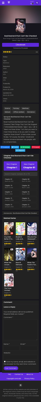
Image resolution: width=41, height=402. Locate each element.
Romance (31, 112)
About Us (29, 374)
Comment (8, 317)
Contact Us (19, 374)
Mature (7, 112)
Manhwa (6, 63)
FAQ (9, 374)
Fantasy (16, 108)
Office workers (18, 112)
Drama (7, 108)
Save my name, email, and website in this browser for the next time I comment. (20, 363)
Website (7, 353)
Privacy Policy (29, 378)
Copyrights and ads (14, 378)
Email (23, 344)
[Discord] (20, 385)
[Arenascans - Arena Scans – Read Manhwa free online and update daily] (9, 4)
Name (7, 344)
